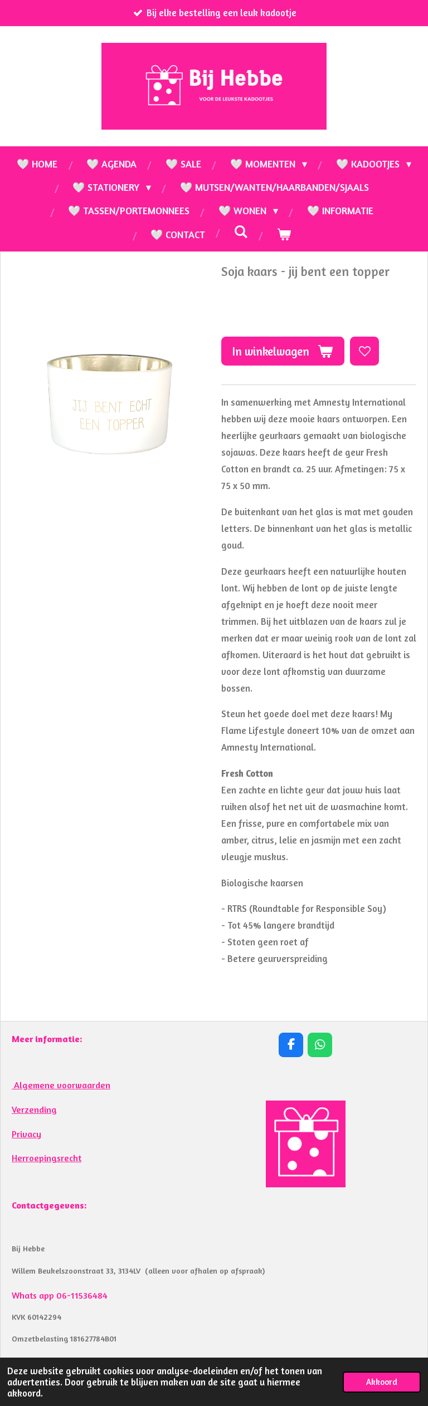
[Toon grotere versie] (306, 1144)
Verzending (34, 1109)
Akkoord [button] (381, 1382)
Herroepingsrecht (46, 1157)
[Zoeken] (241, 231)
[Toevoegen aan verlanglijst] (364, 351)
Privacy (26, 1133)
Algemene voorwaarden (61, 1085)
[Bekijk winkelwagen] (284, 234)
